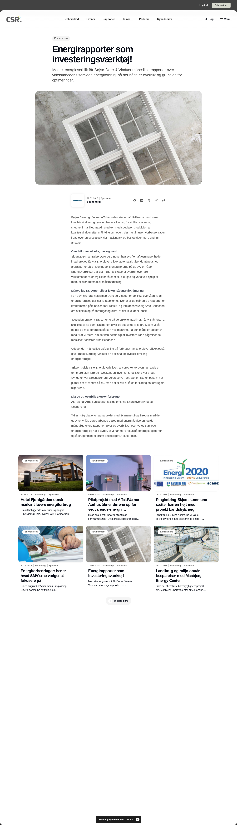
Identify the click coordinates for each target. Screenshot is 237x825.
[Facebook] (135, 200)
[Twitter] (149, 200)
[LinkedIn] (142, 200)
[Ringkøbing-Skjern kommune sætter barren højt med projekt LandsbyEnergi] (186, 488)
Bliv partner (221, 5)
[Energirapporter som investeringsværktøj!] (118, 556)
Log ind (203, 5)
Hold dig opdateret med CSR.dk (116, 819)
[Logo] (14, 19)
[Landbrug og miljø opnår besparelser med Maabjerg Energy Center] (186, 559)
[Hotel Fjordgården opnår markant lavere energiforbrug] (50, 485)
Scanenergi (93, 201)
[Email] (156, 200)
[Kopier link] (163, 200)
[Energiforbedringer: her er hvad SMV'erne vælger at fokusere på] (50, 559)
